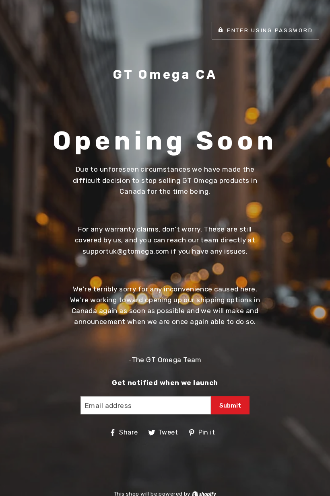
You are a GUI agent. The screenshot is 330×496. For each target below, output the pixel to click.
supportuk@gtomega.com (125, 251)
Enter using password (270, 30)
